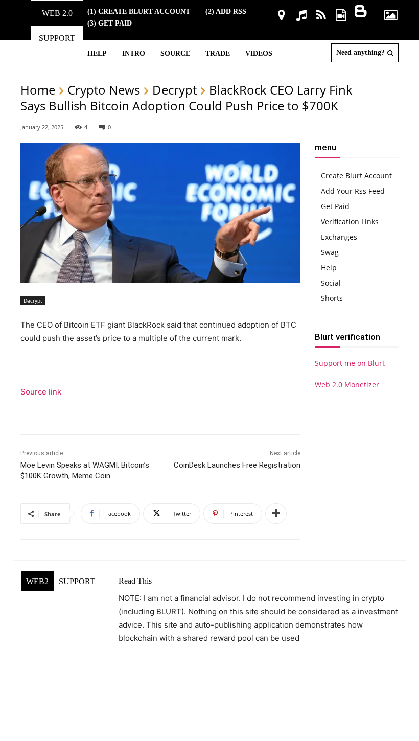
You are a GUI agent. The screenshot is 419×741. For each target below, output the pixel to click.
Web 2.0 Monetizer (347, 384)
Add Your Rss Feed (353, 191)
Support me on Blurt (350, 363)
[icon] (281, 16)
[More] (276, 513)
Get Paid (335, 206)
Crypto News (103, 89)
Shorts (332, 298)
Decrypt (174, 89)
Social (331, 283)
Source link (40, 392)
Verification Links (350, 221)
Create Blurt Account (356, 175)
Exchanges (339, 237)
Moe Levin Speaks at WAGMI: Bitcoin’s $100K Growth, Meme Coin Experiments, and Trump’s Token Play (84, 475)
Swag (330, 252)
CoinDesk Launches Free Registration (237, 465)
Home (37, 89)
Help (329, 267)
